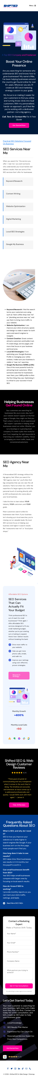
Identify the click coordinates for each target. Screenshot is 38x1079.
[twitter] (12, 1068)
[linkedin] (19, 1068)
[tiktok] (23, 1068)
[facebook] (8, 1068)
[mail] (26, 1068)
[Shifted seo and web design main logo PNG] (10, 5)
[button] (19, 903)
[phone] (30, 1068)
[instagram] (15, 1068)
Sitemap (32, 1074)
